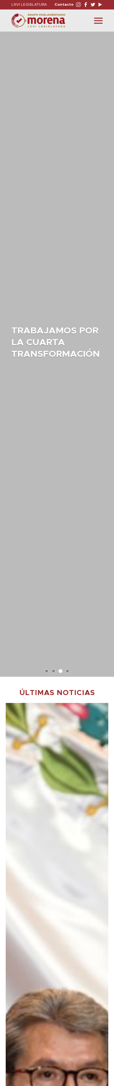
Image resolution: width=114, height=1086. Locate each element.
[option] (57, 351)
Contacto (63, 4)
